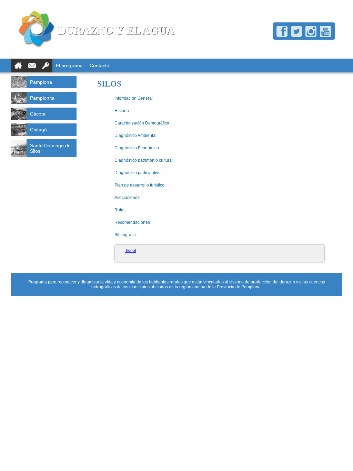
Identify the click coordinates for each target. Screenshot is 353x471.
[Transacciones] (45, 65)
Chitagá (38, 129)
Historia (121, 110)
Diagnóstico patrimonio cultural (143, 160)
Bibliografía (125, 234)
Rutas (119, 210)
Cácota (38, 114)
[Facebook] (282, 31)
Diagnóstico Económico (136, 148)
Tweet (130, 250)
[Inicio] (18, 65)
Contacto (99, 65)
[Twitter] (296, 31)
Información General (133, 98)
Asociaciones (127, 197)
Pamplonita (42, 98)
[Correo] (32, 65)
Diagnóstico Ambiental (135, 135)
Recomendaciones (132, 222)
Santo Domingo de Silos (50, 148)
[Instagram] (310, 31)
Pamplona (41, 82)
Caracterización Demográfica (141, 123)
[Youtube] (325, 31)
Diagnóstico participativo (137, 172)
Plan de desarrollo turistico (139, 185)
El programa (69, 65)
